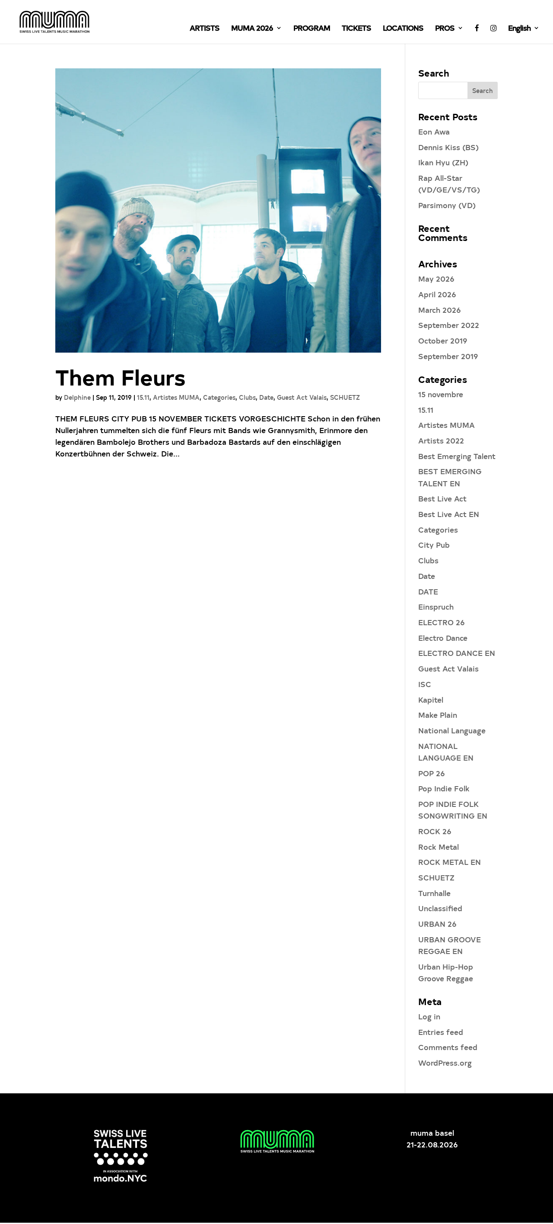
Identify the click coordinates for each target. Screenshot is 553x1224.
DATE (428, 591)
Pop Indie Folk (444, 788)
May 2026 (436, 278)
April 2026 (437, 294)
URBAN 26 (437, 923)
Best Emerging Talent (457, 456)
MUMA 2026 (252, 28)
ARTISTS (204, 28)
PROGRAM (311, 28)
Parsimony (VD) (447, 205)
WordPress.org (445, 1062)
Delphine (77, 397)
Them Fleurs (120, 376)
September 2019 (448, 356)
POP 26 (431, 773)
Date (266, 397)
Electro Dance (442, 638)
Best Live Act (442, 498)
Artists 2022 (441, 440)
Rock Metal (438, 846)
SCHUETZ (345, 397)
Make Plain (437, 715)
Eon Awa (434, 131)
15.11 (143, 397)
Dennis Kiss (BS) (448, 147)
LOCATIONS (403, 28)
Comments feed (447, 1047)
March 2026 (439, 310)
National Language (452, 730)
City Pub (434, 544)
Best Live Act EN (448, 514)
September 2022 (448, 325)
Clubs (247, 397)
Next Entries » (355, 491)
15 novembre (440, 394)
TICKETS (356, 28)
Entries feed (440, 1032)
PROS (444, 28)
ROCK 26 (434, 831)
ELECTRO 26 (441, 622)
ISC (424, 684)
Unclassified (440, 908)
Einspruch (436, 606)
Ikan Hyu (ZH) (443, 162)
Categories (219, 397)
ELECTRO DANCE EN (456, 653)
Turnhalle (434, 893)
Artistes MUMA (176, 397)
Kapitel (430, 699)
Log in (429, 1016)
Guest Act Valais (302, 397)
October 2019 (442, 340)
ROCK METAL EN (449, 862)
